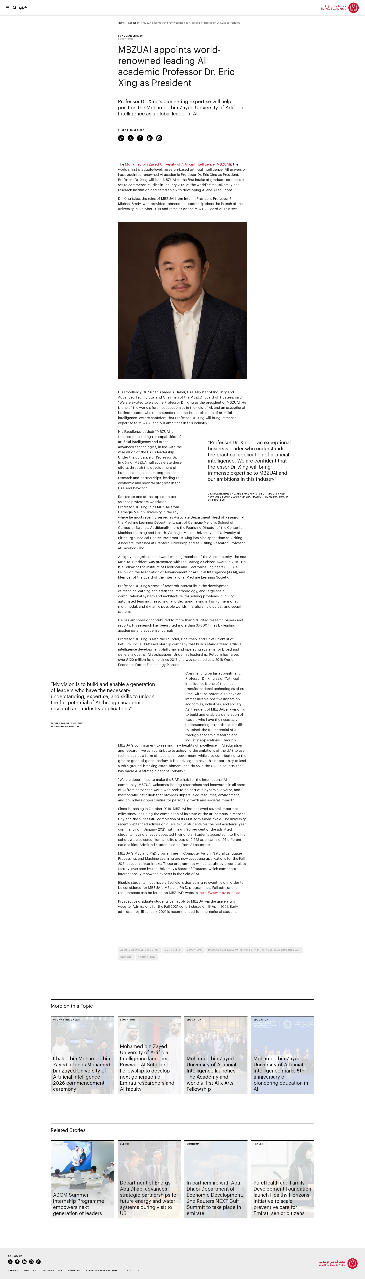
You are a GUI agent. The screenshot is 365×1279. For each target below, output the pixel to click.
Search (14, 7)
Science (126, 957)
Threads (38, 1261)
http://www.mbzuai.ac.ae (220, 893)
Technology (146, 957)
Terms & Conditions (22, 1270)
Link (121, 138)
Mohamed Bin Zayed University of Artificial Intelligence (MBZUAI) (254, 949)
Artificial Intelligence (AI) (139, 949)
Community (172, 949)
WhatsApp (159, 138)
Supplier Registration (101, 1270)
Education (133, 22)
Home (121, 22)
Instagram (31, 1261)
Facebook (140, 138)
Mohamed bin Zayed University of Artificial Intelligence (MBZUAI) (178, 164)
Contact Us (131, 1270)
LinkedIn (150, 138)
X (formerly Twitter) (131, 138)
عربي (23, 7)
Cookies (74, 1270)
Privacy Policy (52, 1270)
